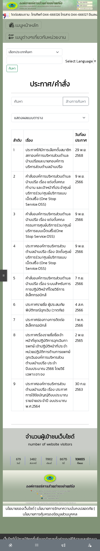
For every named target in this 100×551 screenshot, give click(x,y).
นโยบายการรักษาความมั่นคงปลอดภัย (65, 508)
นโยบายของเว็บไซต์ (20, 508)
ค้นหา (12, 68)
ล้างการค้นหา (76, 101)
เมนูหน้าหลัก (26, 25)
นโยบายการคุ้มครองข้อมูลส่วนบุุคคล (50, 514)
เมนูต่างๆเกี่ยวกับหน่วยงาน (40, 37)
